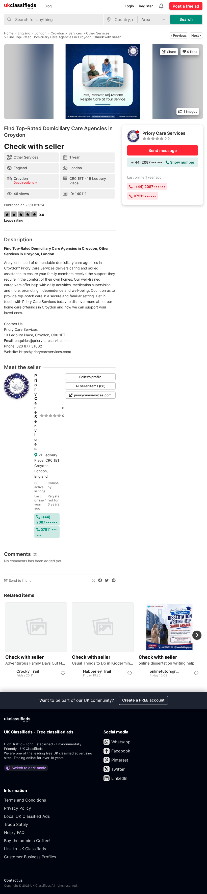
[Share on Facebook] (100, 580)
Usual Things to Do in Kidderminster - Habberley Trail (103, 663)
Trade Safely (16, 824)
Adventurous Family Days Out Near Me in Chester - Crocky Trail (36, 663)
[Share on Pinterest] (114, 580)
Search (186, 19)
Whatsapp (121, 741)
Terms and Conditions (25, 800)
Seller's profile (90, 377)
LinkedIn (119, 778)
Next (195, 35)
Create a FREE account (143, 700)
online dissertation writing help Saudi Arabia (169, 663)
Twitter (118, 769)
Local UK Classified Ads (27, 816)
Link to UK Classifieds (25, 848)
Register (146, 6)
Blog (48, 6)
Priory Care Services (35, 412)
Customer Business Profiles (30, 856)
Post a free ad (186, 6)
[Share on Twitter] (107, 580)
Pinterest (119, 760)
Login (129, 6)
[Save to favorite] (63, 673)
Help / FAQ (14, 832)
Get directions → (25, 182)
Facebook (120, 750)
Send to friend (20, 580)
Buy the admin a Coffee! (27, 840)
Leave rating (13, 220)
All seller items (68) (90, 386)
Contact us (13, 880)
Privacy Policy (17, 808)
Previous (179, 35)
